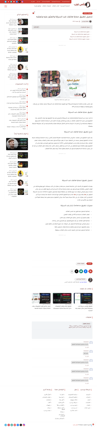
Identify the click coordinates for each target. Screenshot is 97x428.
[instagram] (22, 2)
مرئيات (49, 407)
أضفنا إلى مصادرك (59, 418)
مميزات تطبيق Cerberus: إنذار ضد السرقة (79, 39)
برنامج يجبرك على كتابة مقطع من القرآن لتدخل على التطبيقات (12, 193)
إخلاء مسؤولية (73, 399)
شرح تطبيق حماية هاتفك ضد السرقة (80, 34)
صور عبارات (87, 407)
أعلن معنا (61, 399)
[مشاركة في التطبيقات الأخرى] (72, 271)
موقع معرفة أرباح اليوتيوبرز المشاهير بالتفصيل (12, 41)
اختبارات (88, 397)
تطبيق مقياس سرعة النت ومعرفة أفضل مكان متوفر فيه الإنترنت (83, 308)
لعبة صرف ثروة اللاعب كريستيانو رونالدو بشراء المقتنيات (12, 77)
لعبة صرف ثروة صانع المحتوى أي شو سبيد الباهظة (12, 67)
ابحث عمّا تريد (73, 410)
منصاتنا (62, 411)
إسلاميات (48, 399)
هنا (85, 194)
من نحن (38, 1)
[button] (86, 271)
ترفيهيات (48, 405)
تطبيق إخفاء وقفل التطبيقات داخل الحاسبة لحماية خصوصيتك (62, 307)
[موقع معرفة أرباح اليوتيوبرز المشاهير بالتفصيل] (23, 40)
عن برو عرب (74, 407)
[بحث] (6, 6)
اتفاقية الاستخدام (46, 1)
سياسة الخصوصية (56, 1)
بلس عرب (75, 425)
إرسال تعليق (86, 323)
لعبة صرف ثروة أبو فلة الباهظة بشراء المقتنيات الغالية (12, 50)
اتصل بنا (33, 1)
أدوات (88, 399)
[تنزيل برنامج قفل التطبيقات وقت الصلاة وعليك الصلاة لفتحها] (23, 31)
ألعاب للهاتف (55, 6)
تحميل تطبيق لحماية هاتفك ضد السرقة (79, 36)
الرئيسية (88, 394)
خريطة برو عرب (73, 402)
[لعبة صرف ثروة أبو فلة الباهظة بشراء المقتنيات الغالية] (23, 49)
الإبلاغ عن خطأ (60, 405)
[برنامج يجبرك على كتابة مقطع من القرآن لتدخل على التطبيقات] (23, 191)
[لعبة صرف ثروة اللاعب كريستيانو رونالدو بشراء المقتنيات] (23, 76)
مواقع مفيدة (37, 6)
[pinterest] (8, 2)
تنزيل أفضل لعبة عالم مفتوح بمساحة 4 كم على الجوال (12, 156)
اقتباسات (88, 402)
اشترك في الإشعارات (62, 415)
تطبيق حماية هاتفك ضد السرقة (81, 31)
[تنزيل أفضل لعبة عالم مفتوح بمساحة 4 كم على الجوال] (23, 155)
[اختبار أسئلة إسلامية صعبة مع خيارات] (23, 58)
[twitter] (20, 2)
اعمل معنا (61, 397)
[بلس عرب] (82, 4)
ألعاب (49, 402)
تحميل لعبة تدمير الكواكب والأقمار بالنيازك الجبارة (12, 165)
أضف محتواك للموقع (61, 408)
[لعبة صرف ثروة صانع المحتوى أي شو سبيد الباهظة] (23, 67)
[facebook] (17, 2)
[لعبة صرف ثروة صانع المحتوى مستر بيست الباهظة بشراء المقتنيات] (23, 22)
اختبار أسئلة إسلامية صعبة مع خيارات (11, 58)
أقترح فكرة (61, 402)
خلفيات (88, 405)
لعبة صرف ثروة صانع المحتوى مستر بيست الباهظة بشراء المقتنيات (11, 23)
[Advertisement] (62, 59)
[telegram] (6, 2)
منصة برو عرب (85, 21)
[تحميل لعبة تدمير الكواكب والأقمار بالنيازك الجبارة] (23, 164)
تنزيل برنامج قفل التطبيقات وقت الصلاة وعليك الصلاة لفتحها (41, 307)
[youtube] (14, 2)
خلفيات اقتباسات (46, 397)
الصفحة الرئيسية (66, 1)
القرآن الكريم (47, 394)
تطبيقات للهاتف (46, 6)
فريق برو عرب (73, 405)
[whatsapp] (11, 2)
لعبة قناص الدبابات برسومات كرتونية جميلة (16, 127)
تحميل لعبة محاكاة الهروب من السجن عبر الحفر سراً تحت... (18, 91)
